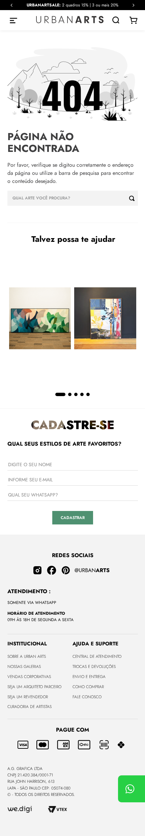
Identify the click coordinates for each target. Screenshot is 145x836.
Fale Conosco (87, 697)
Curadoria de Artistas (29, 707)
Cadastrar (73, 518)
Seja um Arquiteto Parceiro (34, 687)
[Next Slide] (133, 5)
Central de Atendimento (96, 656)
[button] (60, 394)
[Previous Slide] (11, 5)
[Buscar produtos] (133, 198)
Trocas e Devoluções (94, 667)
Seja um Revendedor (27, 697)
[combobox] (72, 198)
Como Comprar (88, 687)
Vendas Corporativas (29, 677)
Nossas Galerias (24, 667)
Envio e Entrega (89, 677)
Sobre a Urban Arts (26, 656)
